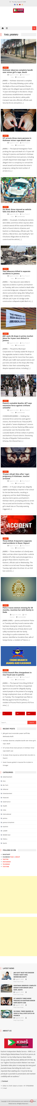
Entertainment (7, 793)
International (7, 814)
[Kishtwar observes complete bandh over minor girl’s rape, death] (18, 51)
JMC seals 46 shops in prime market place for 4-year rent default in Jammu (18, 338)
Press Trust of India (18, 982)
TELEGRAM (6, 864)
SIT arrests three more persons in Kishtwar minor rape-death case (17, 139)
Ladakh (5, 831)
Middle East (6, 835)
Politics (5, 839)
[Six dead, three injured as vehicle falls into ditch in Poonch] (18, 190)
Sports (5, 843)
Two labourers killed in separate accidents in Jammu (16, 272)
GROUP (17, 857)
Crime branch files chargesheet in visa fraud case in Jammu (17, 673)
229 (17, 713)
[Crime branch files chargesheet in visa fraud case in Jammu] (18, 656)
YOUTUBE (6, 866)
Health (5, 806)
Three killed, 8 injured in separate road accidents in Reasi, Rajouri (17, 542)
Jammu (6, 67)
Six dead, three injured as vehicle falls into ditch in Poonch (17, 210)
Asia (4, 781)
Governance (6, 802)
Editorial (5, 789)
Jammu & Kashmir (8, 822)
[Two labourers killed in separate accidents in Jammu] (18, 255)
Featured (6, 797)
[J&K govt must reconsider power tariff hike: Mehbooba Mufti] (6, 975)
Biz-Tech (5, 785)
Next (29, 713)
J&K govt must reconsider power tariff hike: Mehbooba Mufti (16, 734)
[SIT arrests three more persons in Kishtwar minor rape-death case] (18, 120)
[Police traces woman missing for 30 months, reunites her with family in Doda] (18, 589)
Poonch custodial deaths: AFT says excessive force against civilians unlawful (17, 405)
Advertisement (7, 777)
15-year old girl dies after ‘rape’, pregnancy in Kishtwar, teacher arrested (16, 476)
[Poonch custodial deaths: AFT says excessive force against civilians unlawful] (18, 385)
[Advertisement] (18, 895)
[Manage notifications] (31, 1101)
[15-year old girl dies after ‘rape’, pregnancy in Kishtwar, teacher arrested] (18, 457)
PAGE (12, 857)
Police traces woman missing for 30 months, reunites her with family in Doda (18, 610)
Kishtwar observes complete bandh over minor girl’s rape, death (18, 71)
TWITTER (5, 859)
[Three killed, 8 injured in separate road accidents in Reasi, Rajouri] (18, 524)
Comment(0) (21, 77)
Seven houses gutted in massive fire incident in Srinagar (18, 763)
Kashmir (5, 826)
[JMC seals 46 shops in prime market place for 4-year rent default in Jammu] (18, 318)
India (4, 810)
